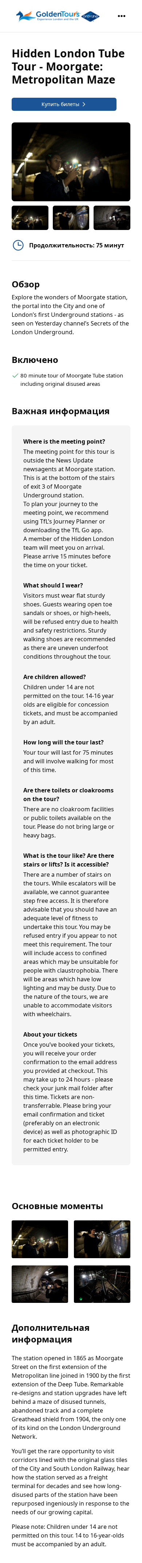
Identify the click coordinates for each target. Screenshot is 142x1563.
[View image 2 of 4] (71, 218)
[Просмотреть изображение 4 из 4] (102, 1284)
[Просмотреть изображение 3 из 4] (40, 1284)
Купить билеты (60, 104)
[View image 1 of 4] (30, 218)
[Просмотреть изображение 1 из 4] (40, 1239)
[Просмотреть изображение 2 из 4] (102, 1239)
